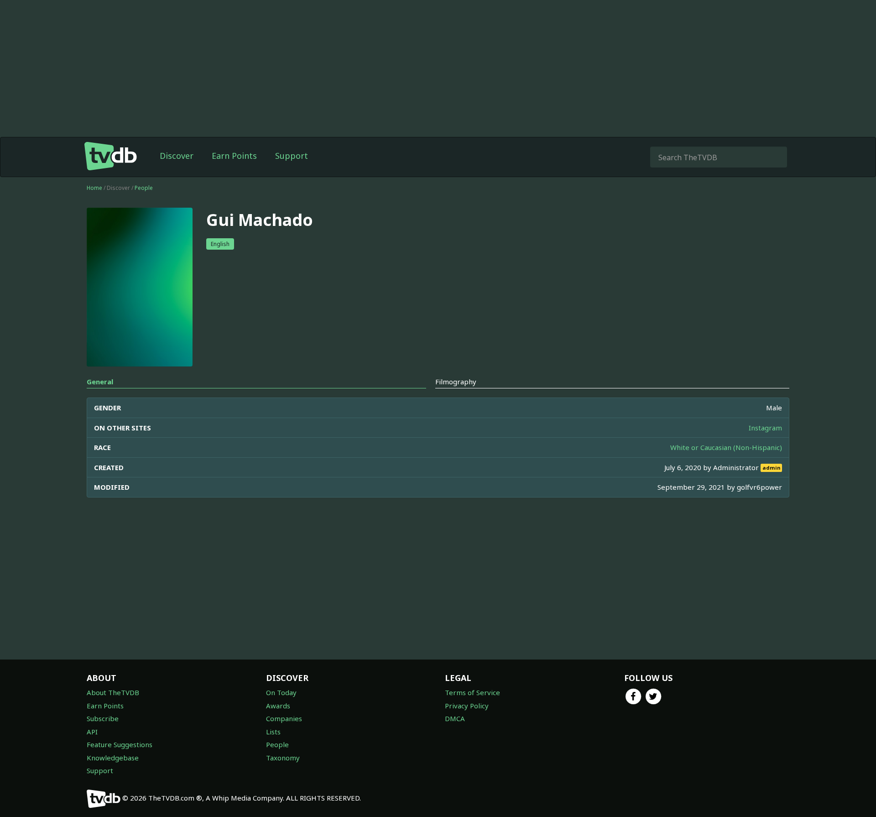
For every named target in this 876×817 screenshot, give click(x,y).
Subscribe (103, 718)
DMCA (455, 718)
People (144, 188)
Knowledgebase (113, 757)
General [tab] (100, 381)
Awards (278, 705)
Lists (273, 731)
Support (291, 155)
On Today (281, 692)
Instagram (765, 427)
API (92, 731)
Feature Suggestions (119, 744)
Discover (176, 155)
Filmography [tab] (455, 381)
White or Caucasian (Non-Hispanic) (726, 447)
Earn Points (234, 155)
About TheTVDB (113, 692)
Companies (284, 718)
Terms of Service (472, 692)
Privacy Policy (467, 705)
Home (94, 188)
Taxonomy (283, 757)
